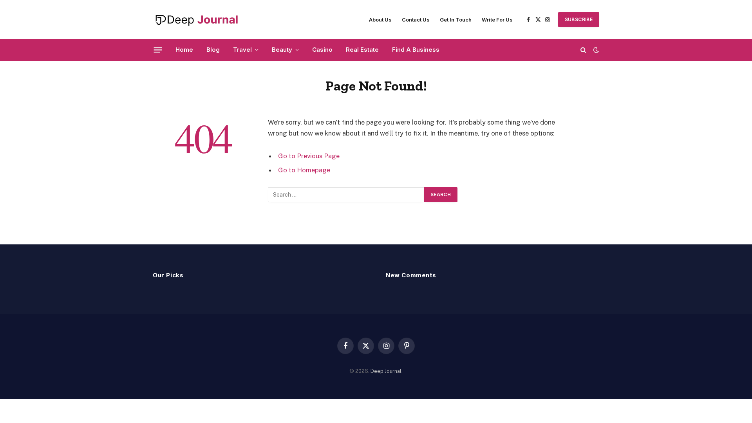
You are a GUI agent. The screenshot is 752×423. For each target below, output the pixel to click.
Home (184, 49)
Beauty (282, 49)
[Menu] (158, 50)
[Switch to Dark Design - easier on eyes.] (595, 50)
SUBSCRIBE (579, 19)
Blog (213, 49)
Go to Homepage (304, 170)
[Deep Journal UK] (196, 19)
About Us (380, 19)
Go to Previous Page (309, 156)
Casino (322, 49)
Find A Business (415, 49)
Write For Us (497, 19)
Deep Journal (386, 371)
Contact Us (416, 19)
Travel (242, 49)
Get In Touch (456, 19)
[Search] (583, 50)
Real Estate (362, 49)
